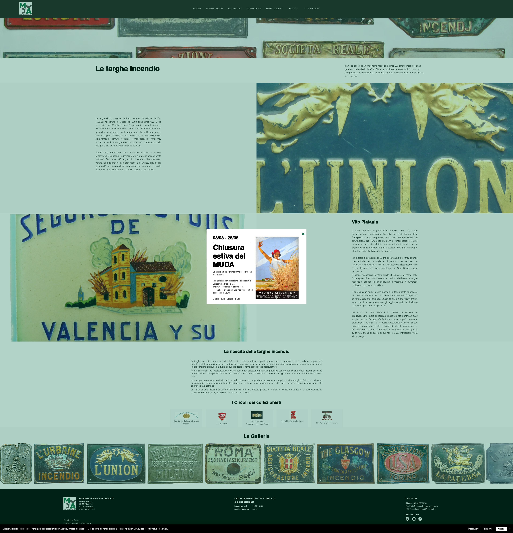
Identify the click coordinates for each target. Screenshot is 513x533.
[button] (303, 234)
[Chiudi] (509, 529)
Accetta (501, 528)
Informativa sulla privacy (158, 528)
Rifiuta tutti (487, 528)
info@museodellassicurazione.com (228, 286)
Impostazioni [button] (473, 528)
